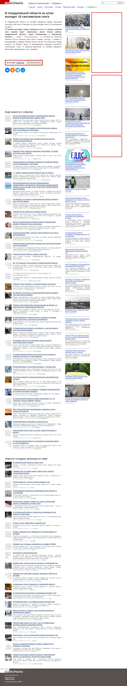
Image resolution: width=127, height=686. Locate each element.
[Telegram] (17, 70)
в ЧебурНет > (91, 7)
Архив (39, 7)
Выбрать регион (9, 679)
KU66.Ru (20, 63)
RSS (20, 681)
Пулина (15, 39)
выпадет (47, 39)
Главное (31, 7)
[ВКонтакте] (7, 70)
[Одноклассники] (12, 70)
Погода (58, 7)
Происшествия (69, 7)
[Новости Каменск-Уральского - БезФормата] (12, 2)
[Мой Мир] (22, 70)
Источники (48, 7)
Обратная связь (9, 677)
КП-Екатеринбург (31, 37)
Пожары (80, 7)
